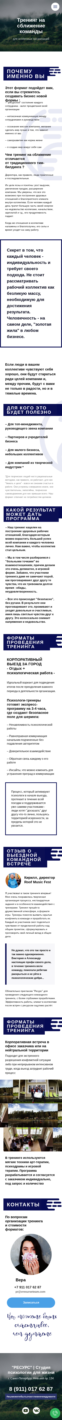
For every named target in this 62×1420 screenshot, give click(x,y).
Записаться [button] (31, 1302)
